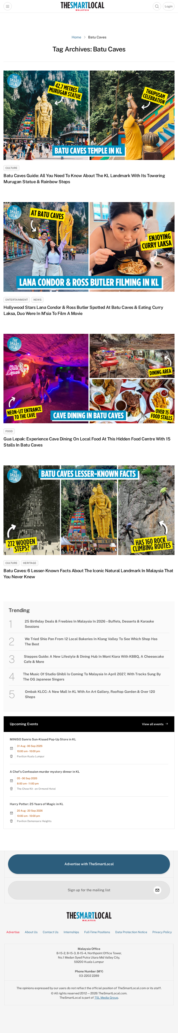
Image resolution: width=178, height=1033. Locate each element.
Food (9, 431)
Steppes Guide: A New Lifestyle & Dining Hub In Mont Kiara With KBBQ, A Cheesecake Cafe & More (94, 659)
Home (76, 37)
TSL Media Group (106, 997)
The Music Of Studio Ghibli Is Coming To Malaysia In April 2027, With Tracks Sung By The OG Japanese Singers (92, 676)
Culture (11, 168)
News (37, 299)
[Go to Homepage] (82, 6)
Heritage (29, 563)
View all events (152, 724)
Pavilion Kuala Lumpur (30, 756)
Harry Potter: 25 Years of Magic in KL (36, 804)
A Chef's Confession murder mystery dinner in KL (45, 771)
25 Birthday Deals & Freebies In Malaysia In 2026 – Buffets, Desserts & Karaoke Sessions (89, 624)
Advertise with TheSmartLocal (89, 864)
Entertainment (16, 299)
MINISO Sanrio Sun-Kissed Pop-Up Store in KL (43, 739)
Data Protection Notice (131, 932)
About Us (31, 932)
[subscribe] (157, 890)
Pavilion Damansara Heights (34, 821)
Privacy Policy (162, 932)
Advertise (13, 932)
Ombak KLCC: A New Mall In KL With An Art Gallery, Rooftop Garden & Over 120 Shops (90, 694)
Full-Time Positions (97, 932)
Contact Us (50, 932)
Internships (71, 932)
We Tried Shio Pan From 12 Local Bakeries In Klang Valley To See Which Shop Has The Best (91, 641)
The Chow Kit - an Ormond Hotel (36, 788)
